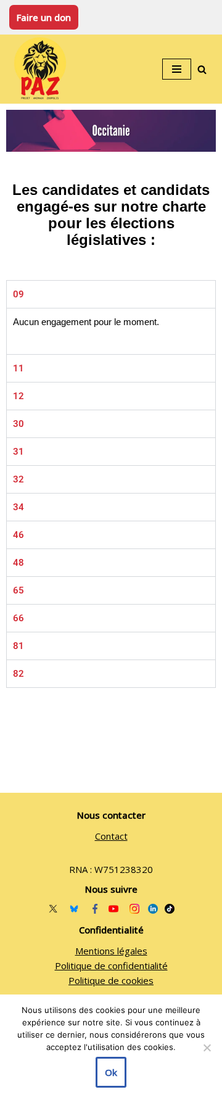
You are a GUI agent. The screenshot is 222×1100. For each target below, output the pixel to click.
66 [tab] (18, 618)
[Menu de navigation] (176, 69)
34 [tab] (18, 507)
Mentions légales (111, 951)
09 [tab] (18, 294)
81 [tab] (18, 645)
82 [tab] (18, 673)
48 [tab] (18, 562)
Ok (111, 1072)
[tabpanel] (111, 331)
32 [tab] (18, 479)
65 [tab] (18, 590)
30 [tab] (18, 423)
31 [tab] (18, 451)
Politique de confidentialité (111, 965)
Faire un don (44, 17)
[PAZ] (43, 69)
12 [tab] (18, 396)
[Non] (206, 1047)
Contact (111, 836)
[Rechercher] (202, 69)
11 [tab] (18, 368)
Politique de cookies (111, 980)
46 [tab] (18, 534)
